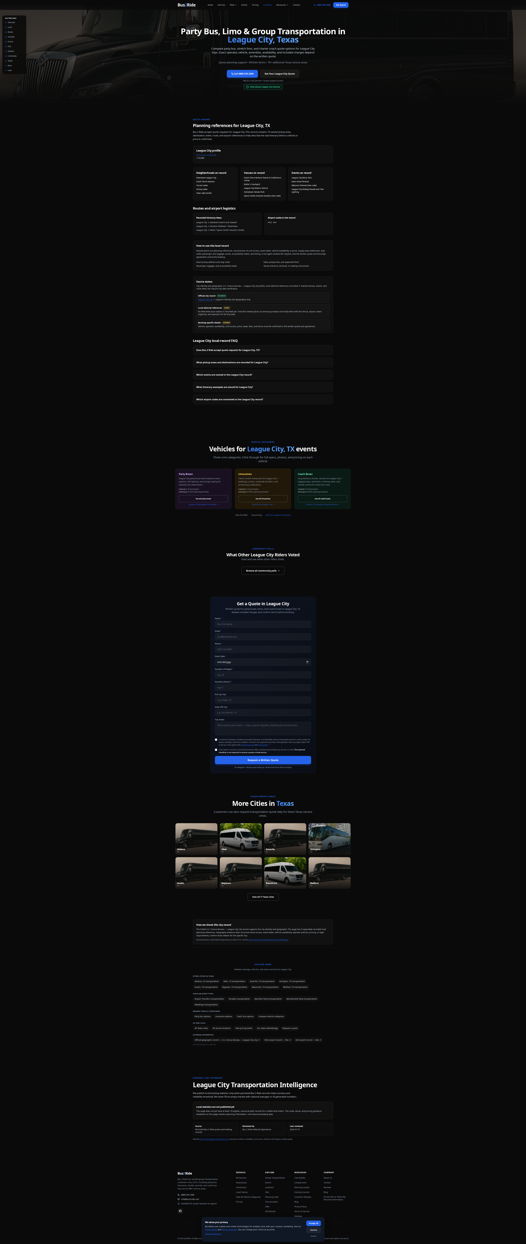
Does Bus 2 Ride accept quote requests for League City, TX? (228, 350)
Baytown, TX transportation (234, 987)
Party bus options (203, 1016)
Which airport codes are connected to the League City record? (229, 399)
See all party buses (203, 499)
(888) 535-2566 (187, 1194)
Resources (281, 5)
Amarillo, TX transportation (262, 981)
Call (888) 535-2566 (244, 73)
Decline (313, 1230)
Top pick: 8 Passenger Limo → (263, 504)
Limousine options (223, 1016)
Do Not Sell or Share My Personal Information (334, 1198)
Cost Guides (299, 1177)
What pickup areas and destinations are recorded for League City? (232, 362)
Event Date (220, 656)
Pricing (255, 5)
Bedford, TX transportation (295, 987)
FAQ (267, 1192)
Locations (267, 5)
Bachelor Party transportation (268, 999)
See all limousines (263, 499)
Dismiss (314, 1236)
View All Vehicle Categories (248, 1197)
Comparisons (300, 1182)
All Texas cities (201, 1028)
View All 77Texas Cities (263, 897)
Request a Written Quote (263, 760)
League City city (205, 299)
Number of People (224, 669)
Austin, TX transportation (206, 987)
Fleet (232, 5)
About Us (328, 1177)
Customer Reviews (302, 1197)
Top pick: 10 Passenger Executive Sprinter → (322, 504)
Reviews (327, 1187)
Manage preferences (213, 1234)
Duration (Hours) (223, 681)
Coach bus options (245, 1016)
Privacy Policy (263, 745)
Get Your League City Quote (280, 73)
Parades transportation (239, 999)
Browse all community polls (261, 570)
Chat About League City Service (265, 87)
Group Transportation (275, 1177)
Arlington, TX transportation (292, 981)
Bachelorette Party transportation (301, 999)
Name (218, 618)
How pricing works (243, 1028)
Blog (296, 1201)
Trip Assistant (271, 1201)
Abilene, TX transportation (207, 981)
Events (244, 5)
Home (210, 5)
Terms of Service (247, 745)
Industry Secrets (301, 1192)
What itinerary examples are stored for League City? (224, 387)
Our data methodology (267, 1028)
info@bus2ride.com (190, 1199)
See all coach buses (322, 499)
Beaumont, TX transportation (265, 987)
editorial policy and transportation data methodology (268, 940)
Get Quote (341, 5)
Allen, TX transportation (234, 981)
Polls (267, 1206)
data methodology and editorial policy (214, 1139)
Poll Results (270, 1211)
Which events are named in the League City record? (224, 374)
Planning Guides (302, 1187)
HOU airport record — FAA (276, 1040)
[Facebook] (180, 1211)
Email (218, 631)
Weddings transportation (206, 1004)
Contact (296, 5)
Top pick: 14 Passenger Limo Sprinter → (203, 504)
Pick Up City (221, 694)
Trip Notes (219, 719)
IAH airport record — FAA (307, 1040)
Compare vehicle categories (271, 1016)
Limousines (241, 1187)
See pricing (256, 515)
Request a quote (290, 1028)
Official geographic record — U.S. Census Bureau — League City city (226, 1040)
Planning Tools (272, 1197)
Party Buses (241, 1182)
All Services (241, 1177)
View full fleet (241, 515)
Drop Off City (221, 707)
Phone (218, 643)
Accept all (313, 1223)
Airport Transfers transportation (209, 999)
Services (221, 5)
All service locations (222, 1028)
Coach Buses (242, 1192)
